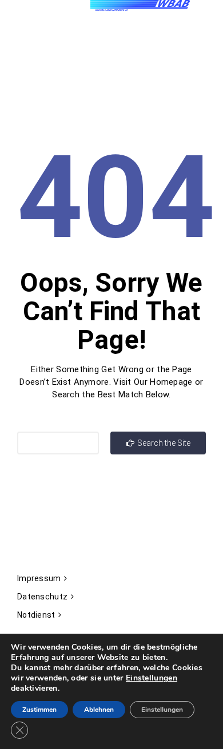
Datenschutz (42, 596)
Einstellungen (151, 678)
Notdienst (36, 614)
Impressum (39, 578)
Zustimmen (39, 709)
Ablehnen (99, 709)
